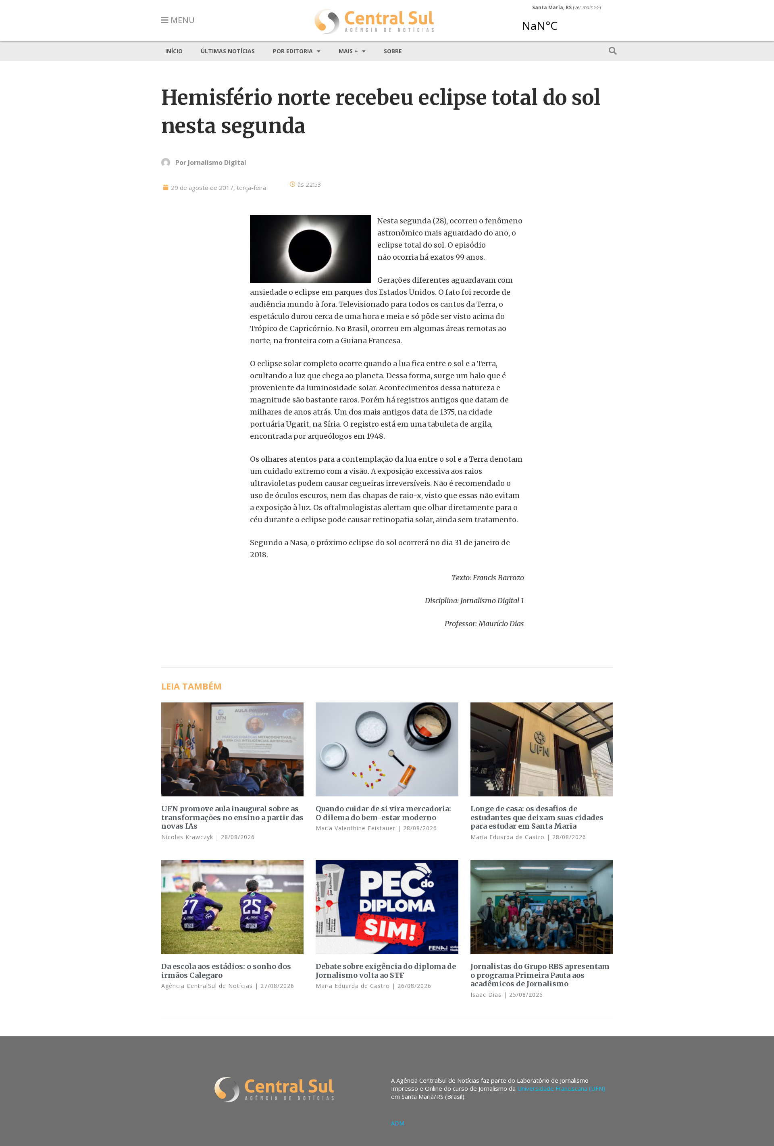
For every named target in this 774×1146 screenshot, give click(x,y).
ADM (397, 1123)
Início (174, 51)
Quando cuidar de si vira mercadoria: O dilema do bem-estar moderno (383, 813)
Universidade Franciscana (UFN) (561, 1088)
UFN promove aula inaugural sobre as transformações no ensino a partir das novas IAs (232, 817)
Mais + (348, 51)
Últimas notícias (228, 51)
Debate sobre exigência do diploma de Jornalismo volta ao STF (386, 971)
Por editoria (293, 51)
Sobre (393, 51)
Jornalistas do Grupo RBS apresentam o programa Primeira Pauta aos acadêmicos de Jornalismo (540, 975)
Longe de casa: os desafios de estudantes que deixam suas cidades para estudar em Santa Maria (536, 817)
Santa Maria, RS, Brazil (563, 22)
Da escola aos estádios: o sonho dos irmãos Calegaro (226, 971)
